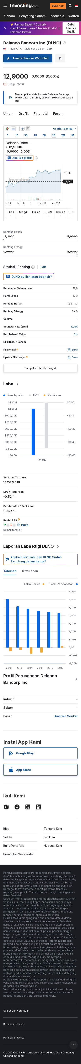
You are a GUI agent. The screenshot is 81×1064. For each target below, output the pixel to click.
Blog (6, 828)
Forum (58, 114)
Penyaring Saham (32, 16)
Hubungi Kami (53, 845)
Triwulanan (29, 571)
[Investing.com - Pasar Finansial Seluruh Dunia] (24, 5)
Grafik (23, 114)
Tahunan (9, 571)
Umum (8, 114)
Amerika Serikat (66, 716)
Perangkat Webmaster (18, 854)
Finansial (41, 114)
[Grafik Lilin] (7, 128)
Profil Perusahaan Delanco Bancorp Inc (30, 679)
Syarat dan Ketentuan (16, 1010)
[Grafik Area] (13, 128)
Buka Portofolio (14, 845)
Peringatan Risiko (14, 1037)
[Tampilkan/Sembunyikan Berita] (28, 128)
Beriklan (49, 837)
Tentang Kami (53, 828)
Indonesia (57, 16)
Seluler (8, 837)
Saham (9, 16)
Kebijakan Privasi (13, 1024)
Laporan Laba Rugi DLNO (28, 546)
